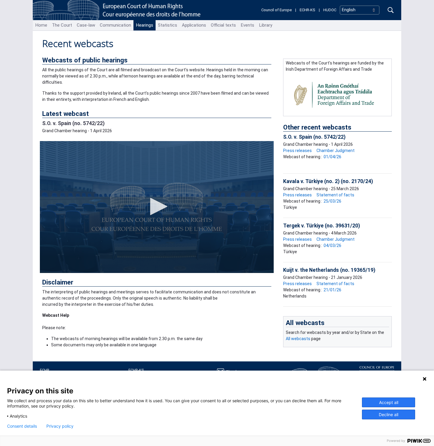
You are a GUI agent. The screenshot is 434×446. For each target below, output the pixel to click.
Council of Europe (276, 10)
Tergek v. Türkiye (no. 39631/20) (321, 226)
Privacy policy (60, 426)
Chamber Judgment (335, 150)
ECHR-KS (307, 10)
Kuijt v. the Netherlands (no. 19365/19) (329, 270)
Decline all (388, 414)
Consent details (22, 426)
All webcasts (305, 323)
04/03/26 (332, 245)
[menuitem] (41, 25)
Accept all (388, 402)
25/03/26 (332, 201)
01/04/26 (332, 156)
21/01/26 (332, 289)
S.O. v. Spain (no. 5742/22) (73, 123)
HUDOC (329, 10)
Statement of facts (335, 195)
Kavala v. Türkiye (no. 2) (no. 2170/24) (328, 181)
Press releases (297, 150)
